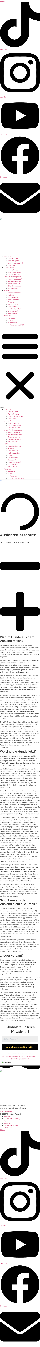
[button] (20, 367)
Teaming (11, 302)
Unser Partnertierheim (16, 263)
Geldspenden (12, 307)
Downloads (8, 1121)
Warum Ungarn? (13, 261)
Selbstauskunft (13, 288)
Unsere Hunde (9, 268)
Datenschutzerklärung (12, 1119)
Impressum (8, 1116)
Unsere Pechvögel (14, 272)
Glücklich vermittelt (15, 286)
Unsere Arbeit (13, 258)
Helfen (6, 290)
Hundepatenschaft (14, 309)
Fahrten (10, 320)
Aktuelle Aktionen (14, 293)
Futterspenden (13, 297)
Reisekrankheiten (14, 284)
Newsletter (12, 318)
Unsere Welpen (13, 270)
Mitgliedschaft (13, 311)
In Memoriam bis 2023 (16, 325)
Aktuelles (7, 316)
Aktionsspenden (14, 300)
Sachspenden (13, 304)
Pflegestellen (12, 313)
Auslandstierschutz (15, 281)
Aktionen (11, 295)
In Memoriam (12, 323)
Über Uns (7, 256)
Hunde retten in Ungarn (8, 254)
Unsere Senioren (14, 274)
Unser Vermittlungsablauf (13, 277)
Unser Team (12, 265)
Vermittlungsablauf (15, 279)
